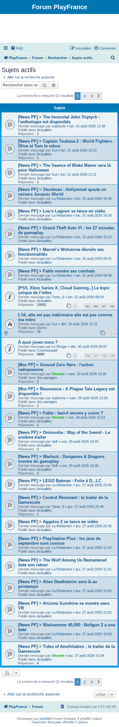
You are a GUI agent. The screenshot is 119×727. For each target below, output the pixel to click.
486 (95, 306)
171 (95, 356)
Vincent (58, 374)
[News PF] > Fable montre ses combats (56, 271)
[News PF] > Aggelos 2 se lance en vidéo (58, 521)
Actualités (44, 130)
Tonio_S (58, 297)
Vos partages (47, 378)
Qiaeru (83, 722)
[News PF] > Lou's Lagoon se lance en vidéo (61, 211)
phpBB (45, 718)
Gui (54, 150)
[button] (99, 96)
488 (112, 306)
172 (104, 356)
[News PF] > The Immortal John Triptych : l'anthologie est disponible (59, 119)
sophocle (59, 126)
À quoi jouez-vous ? (38, 342)
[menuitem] (16, 48)
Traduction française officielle (52, 722)
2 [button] (84, 96)
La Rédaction (62, 198)
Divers (42, 328)
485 (87, 306)
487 (104, 306)
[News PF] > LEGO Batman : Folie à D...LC (59, 480)
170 (87, 356)
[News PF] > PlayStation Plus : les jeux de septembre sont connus (59, 541)
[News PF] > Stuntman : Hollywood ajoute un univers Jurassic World (62, 192)
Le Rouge (59, 346)
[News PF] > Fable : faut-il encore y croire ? (60, 413)
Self (54, 441)
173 (112, 356)
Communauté (47, 350)
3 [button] (91, 96)
